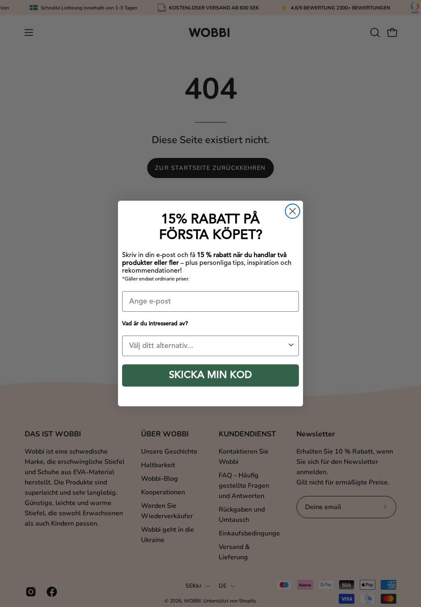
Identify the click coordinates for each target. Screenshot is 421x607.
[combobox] (208, 346)
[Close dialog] (292, 211)
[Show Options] (291, 346)
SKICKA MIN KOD (210, 375)
